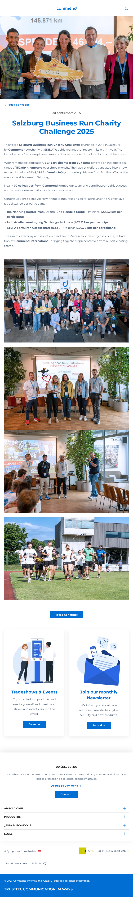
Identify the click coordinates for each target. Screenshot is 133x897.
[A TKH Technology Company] (104, 851)
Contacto (66, 794)
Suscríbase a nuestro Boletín (23, 863)
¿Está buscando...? (17, 825)
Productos (12, 816)
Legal (8, 833)
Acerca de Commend (64, 785)
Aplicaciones (13, 808)
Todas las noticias (67, 614)
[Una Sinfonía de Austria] (22, 851)
